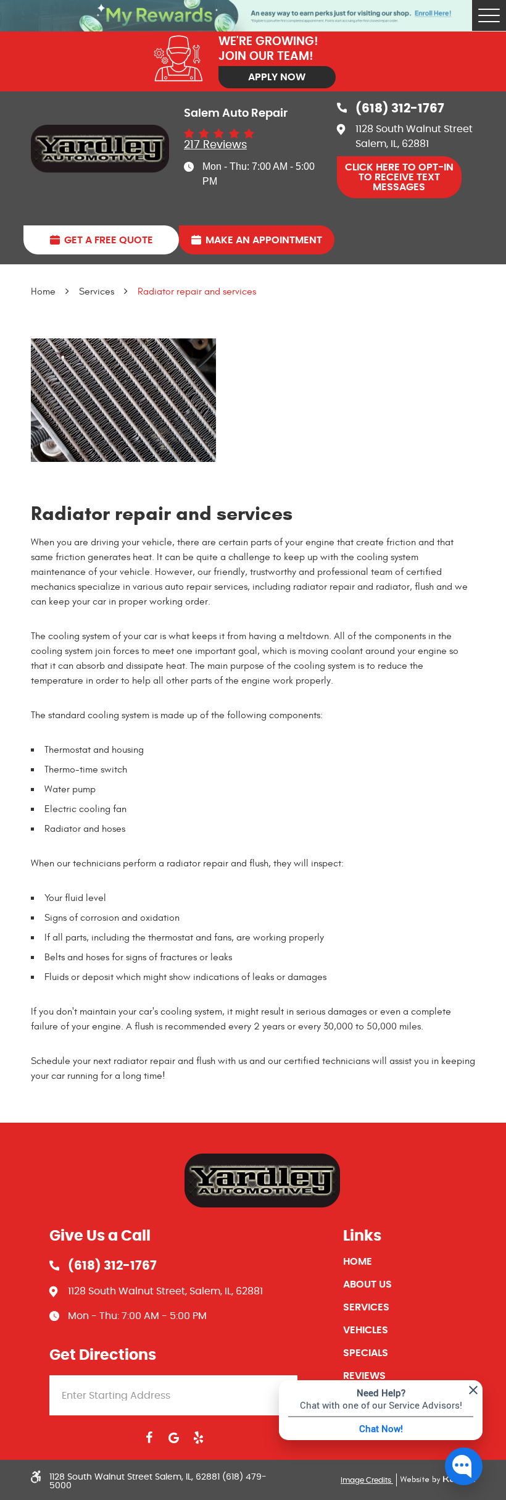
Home (43, 291)
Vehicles (365, 1330)
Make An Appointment (263, 240)
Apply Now (276, 77)
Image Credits (367, 1480)
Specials (365, 1353)
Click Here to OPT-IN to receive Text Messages (399, 177)
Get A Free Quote (108, 240)
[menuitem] (409, 1261)
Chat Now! (381, 1428)
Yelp (198, 1437)
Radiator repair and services (197, 291)
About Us (367, 1284)
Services (96, 291)
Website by (435, 1479)
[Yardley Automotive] (100, 149)
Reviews (364, 1376)
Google (173, 1437)
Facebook (148, 1437)
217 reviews (215, 145)
